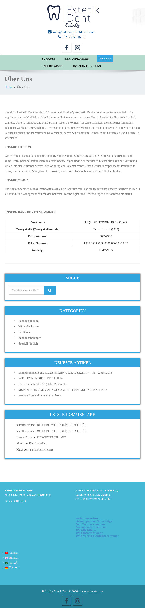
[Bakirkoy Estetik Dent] (72, 15)
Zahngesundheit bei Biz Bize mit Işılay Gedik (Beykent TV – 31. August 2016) (65, 372)
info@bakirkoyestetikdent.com (74, 32)
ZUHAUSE (48, 58)
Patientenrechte (86, 518)
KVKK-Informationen (89, 533)
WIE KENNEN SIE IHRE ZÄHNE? (40, 378)
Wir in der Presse (28, 326)
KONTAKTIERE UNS (87, 66)
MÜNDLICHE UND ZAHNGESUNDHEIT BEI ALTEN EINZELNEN (63, 389)
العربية (13, 562)
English (13, 557)
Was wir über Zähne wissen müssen (39, 395)
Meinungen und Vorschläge (94, 521)
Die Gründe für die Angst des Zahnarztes (42, 384)
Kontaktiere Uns (37, 443)
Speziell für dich (28, 343)
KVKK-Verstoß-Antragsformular (97, 536)
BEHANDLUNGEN (77, 58)
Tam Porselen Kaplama (40, 449)
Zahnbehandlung (28, 320)
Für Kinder (25, 332)
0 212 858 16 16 (74, 37)
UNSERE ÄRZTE (53, 66)
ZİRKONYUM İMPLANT (51, 437)
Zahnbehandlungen (29, 337)
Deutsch (14, 567)
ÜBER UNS (104, 58)
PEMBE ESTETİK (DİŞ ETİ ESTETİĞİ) (63, 424)
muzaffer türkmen (26, 424)
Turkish (13, 552)
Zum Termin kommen (90, 524)
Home (8, 87)
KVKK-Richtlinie (85, 530)
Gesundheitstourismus (90, 527)
